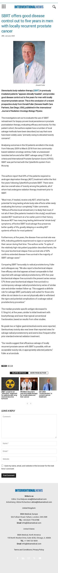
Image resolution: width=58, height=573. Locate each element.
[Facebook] (18, 558)
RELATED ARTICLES (19, 373)
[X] (35, 558)
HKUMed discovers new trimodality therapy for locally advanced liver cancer (28, 394)
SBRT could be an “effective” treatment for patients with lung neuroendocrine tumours (9, 395)
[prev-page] (27, 403)
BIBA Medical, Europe (29, 514)
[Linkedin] (23, 558)
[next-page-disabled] (30, 403)
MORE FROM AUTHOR (38, 373)
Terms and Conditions (23, 550)
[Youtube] (40, 558)
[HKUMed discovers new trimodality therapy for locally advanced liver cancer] (29, 383)
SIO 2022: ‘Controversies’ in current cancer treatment (45, 394)
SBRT (36, 90)
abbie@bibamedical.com (41, 502)
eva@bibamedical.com (37, 499)
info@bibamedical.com (31, 523)
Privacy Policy (38, 550)
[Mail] (29, 558)
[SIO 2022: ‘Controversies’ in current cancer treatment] (48, 383)
